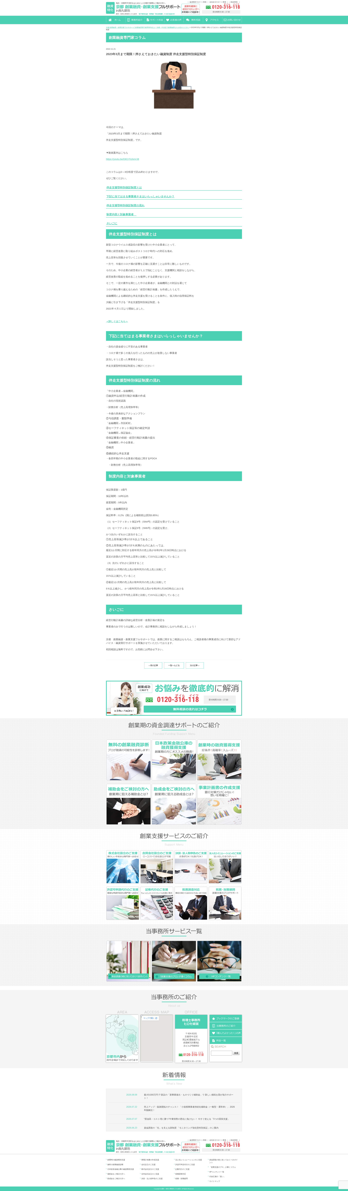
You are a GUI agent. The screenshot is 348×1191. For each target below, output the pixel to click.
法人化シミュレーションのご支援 (188, 1160)
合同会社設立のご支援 (150, 1174)
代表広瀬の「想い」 (217, 1176)
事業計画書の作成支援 (150, 1160)
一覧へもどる (174, 665)
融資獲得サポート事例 (198, 2)
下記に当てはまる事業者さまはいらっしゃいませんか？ (140, 196)
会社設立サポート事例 (217, 2)
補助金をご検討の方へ (116, 1174)
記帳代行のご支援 (182, 1169)
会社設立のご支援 (148, 1165)
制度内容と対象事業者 (121, 214)
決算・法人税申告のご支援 (152, 1179)
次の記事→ (195, 665)
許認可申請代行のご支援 (185, 1165)
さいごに (111, 223)
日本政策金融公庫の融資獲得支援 (120, 1169)
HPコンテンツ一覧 (216, 1172)
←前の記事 (153, 665)
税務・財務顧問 (181, 1179)
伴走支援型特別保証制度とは (124, 187)
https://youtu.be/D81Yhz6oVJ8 (122, 159)
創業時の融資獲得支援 (116, 1160)
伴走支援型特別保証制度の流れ (125, 205)
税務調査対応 (180, 1174)
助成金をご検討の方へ (116, 1179)
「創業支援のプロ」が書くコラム (222, 1167)
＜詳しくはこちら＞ (117, 321)
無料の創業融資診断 (115, 1165)
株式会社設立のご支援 (150, 1169)
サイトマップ (214, 1181)
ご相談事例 (233, 2)
